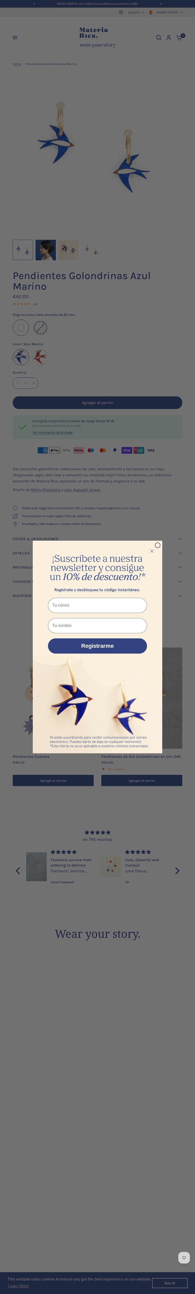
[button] (97, 568)
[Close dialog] (157, 545)
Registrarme (97, 646)
